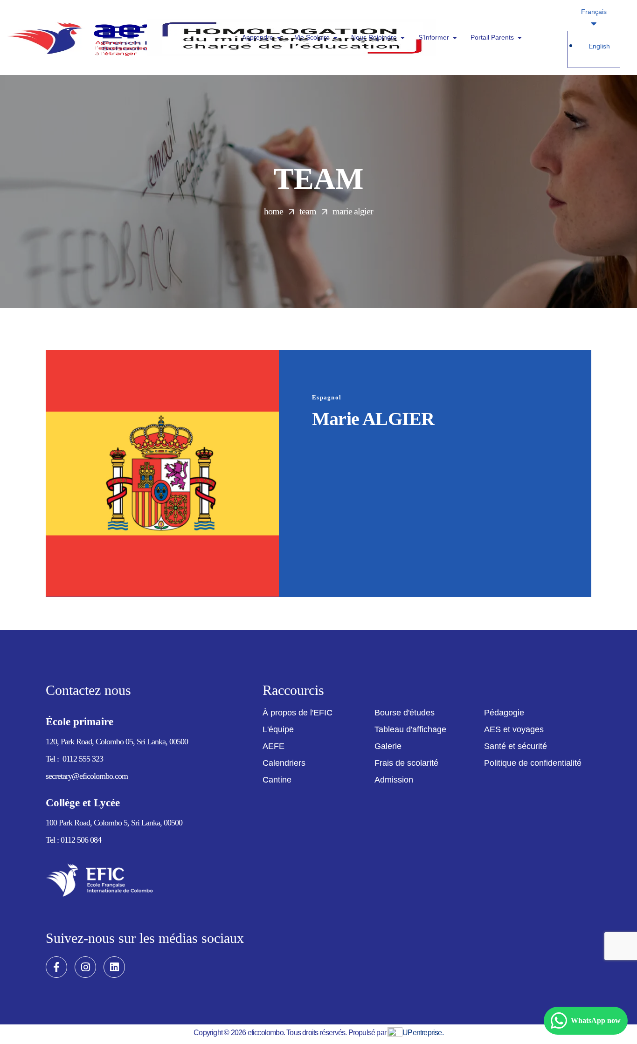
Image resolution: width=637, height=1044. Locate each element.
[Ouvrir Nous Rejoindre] (402, 37)
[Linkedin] (114, 967)
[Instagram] (85, 967)
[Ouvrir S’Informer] (454, 37)
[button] (297, 712)
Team (307, 211)
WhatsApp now (596, 1020)
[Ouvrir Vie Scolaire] (335, 37)
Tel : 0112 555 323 (74, 758)
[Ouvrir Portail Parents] (519, 37)
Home (273, 211)
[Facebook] (56, 967)
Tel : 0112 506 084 (73, 840)
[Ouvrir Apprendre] (279, 37)
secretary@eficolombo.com (87, 776)
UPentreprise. (422, 1033)
